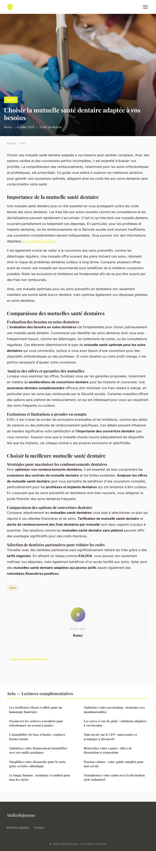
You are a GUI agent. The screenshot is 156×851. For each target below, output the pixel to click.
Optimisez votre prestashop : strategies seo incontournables (114, 709)
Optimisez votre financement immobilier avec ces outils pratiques (38, 750)
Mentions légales (17, 827)
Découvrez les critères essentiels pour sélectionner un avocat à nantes (36, 723)
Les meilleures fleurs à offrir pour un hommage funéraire (35, 709)
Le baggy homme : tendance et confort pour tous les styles (39, 777)
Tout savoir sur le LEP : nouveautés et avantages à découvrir (110, 736)
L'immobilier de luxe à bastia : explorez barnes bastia (37, 736)
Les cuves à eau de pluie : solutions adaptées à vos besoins (115, 723)
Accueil (11, 143)
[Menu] (145, 7)
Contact (39, 827)
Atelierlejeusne (20, 815)
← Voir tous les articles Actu (27, 659)
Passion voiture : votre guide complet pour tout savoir (114, 764)
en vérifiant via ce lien (39, 241)
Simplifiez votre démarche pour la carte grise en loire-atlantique (37, 764)
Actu (11, 99)
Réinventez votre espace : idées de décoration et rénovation (108, 750)
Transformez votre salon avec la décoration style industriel (114, 777)
